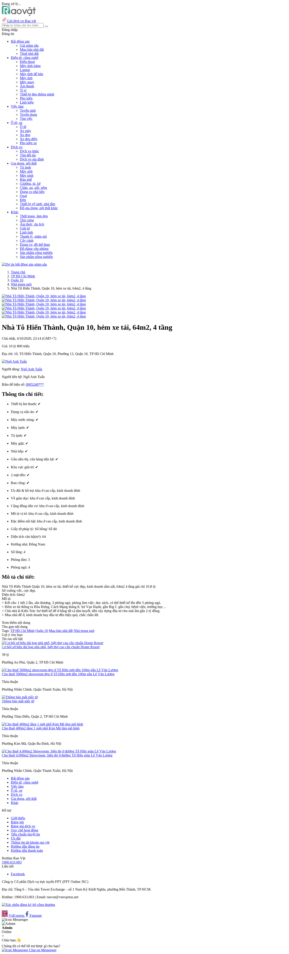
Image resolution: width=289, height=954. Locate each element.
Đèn (23, 200)
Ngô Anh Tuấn (31, 369)
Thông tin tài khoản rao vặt (30, 842)
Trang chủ (18, 272)
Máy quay (27, 82)
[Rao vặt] (19, 15)
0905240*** (35, 384)
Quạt (23, 196)
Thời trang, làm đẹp (34, 216)
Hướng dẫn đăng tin (25, 846)
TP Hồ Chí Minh (23, 276)
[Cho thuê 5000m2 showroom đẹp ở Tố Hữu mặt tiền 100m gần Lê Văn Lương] (60, 670)
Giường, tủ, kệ (30, 184)
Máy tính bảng (30, 66)
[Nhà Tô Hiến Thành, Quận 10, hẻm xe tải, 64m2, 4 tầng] (44, 296)
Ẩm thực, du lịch (32, 224)
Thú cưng (27, 220)
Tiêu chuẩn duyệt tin (25, 834)
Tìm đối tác (28, 155)
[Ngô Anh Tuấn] (14, 361)
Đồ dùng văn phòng (34, 249)
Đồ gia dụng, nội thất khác (39, 208)
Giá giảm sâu (29, 45)
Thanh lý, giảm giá (33, 236)
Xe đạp (25, 135)
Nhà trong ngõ (21, 284)
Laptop (25, 70)
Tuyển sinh (28, 110)
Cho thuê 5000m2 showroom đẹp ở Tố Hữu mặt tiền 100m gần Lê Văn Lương (58, 674)
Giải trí (25, 228)
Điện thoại (27, 62)
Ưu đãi (16, 838)
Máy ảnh (26, 78)
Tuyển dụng (28, 114)
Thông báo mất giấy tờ (18, 701)
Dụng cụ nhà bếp (32, 192)
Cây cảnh (26, 240)
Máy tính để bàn (31, 74)
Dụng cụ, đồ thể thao (35, 244)
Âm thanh (27, 86)
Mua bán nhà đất (32, 49)
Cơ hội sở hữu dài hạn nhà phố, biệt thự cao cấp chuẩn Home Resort (51, 647)
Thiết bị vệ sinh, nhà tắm (37, 204)
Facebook (18, 874)
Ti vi (23, 90)
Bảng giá (17, 822)
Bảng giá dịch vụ (23, 826)
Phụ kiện (26, 98)
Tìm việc (26, 119)
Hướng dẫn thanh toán (27, 850)
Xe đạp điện (28, 139)
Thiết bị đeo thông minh (37, 94)
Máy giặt (26, 171)
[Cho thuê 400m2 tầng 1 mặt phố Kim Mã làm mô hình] (42, 724)
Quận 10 (17, 280)
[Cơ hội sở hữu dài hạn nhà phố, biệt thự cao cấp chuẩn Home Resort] (52, 643)
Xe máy (25, 131)
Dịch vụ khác (29, 151)
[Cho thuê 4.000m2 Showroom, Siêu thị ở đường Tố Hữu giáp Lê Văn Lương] (59, 751)
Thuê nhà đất (29, 54)
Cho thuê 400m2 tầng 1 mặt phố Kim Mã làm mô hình (40, 728)
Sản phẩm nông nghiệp (36, 257)
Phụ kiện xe (28, 143)
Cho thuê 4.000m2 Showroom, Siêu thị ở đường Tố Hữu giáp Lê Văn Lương (57, 755)
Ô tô (23, 127)
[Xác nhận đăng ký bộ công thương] (28, 905)
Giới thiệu (18, 818)
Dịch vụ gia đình (32, 159)
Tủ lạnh (25, 167)
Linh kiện (27, 102)
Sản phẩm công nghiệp (36, 253)
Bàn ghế (26, 179)
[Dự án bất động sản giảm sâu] (24, 264)
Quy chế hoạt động (24, 830)
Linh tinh (26, 232)
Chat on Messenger (42, 950)
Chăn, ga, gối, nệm (33, 188)
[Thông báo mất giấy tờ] (20, 697)
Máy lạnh (26, 175)
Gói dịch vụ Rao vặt (21, 21)
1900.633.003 (12, 862)
